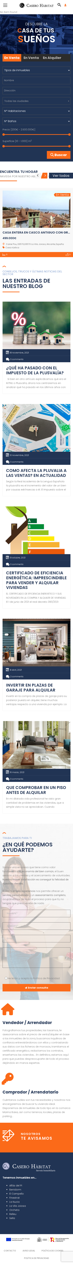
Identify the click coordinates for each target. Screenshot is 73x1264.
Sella (12, 1218)
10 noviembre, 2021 (19, 455)
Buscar (60, 155)
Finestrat (14, 1197)
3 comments (16, 778)
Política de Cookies (52, 1250)
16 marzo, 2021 (17, 772)
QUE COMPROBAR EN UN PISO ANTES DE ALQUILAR (36, 790)
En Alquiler (52, 57)
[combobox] (36, 101)
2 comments (16, 676)
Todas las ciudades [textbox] (16, 101)
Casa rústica (12, 247)
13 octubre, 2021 (17, 557)
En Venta (12, 57)
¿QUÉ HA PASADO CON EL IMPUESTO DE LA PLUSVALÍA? (35, 370)
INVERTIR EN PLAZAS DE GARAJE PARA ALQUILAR (30, 687)
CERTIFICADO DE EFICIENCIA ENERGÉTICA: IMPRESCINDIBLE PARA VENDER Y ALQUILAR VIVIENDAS (36, 580)
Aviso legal (29, 1250)
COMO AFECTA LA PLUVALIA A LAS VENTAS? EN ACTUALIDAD (36, 473)
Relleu (12, 1214)
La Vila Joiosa (17, 1206)
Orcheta (14, 1210)
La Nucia (14, 1202)
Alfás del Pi (15, 1185)
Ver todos (61, 175)
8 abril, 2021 (16, 669)
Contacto (10, 1250)
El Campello (16, 1193)
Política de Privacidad (46, 978)
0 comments (16, 359)
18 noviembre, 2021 (19, 352)
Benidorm (15, 1189)
